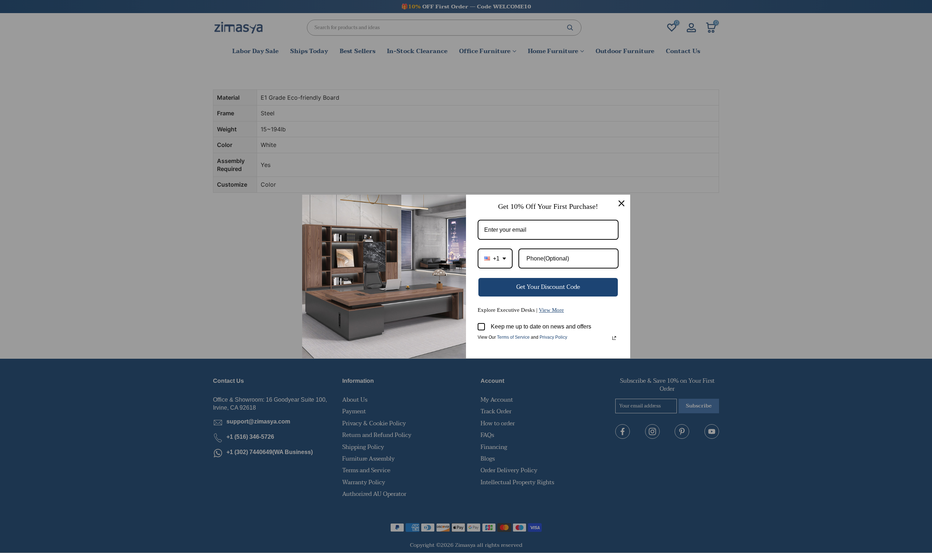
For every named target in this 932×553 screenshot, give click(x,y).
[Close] (621, 203)
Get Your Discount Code (548, 287)
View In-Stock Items (831, 481)
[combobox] (495, 258)
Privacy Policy (553, 337)
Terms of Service (513, 337)
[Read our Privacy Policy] (614, 338)
